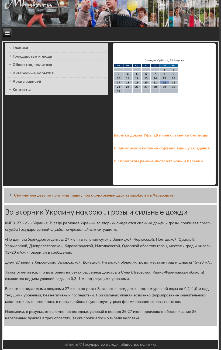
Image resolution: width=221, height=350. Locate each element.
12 (137, 78)
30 (173, 86)
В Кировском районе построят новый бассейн (158, 161)
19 (137, 82)
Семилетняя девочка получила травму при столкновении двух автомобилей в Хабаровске (94, 195)
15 (164, 78)
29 (164, 86)
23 (173, 82)
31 (118, 91)
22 (164, 82)
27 (146, 86)
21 (155, 82)
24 (118, 86)
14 (155, 78)
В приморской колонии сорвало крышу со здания (162, 148)
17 (118, 82)
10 (118, 78)
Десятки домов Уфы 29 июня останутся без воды (161, 135)
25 (127, 86)
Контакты (22, 90)
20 (146, 82)
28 (155, 86)
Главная (20, 48)
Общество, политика (32, 65)
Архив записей (27, 81)
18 (127, 82)
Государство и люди (32, 56)
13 (146, 78)
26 (137, 86)
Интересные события (33, 73)
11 (127, 78)
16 (173, 78)
